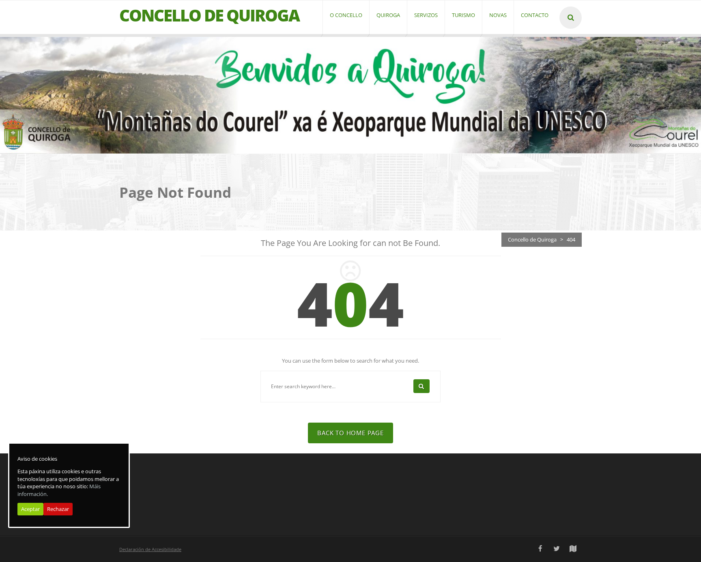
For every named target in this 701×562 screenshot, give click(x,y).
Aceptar (30, 509)
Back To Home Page (350, 433)
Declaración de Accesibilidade (150, 549)
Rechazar (58, 509)
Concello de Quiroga (532, 239)
